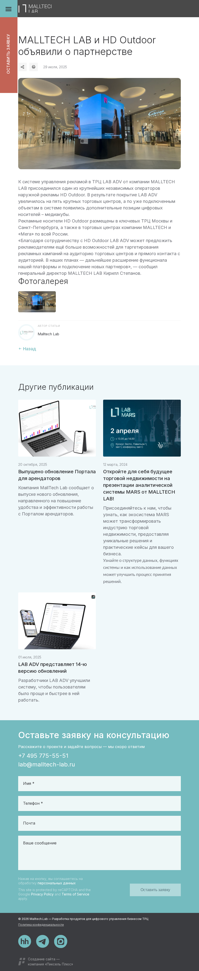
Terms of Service (75, 894)
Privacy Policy (42, 894)
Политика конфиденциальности (41, 924)
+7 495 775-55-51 (43, 755)
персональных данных (57, 883)
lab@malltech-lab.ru (46, 764)
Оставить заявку (8, 54)
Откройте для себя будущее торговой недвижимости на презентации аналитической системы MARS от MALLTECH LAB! (139, 485)
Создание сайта (41, 959)
